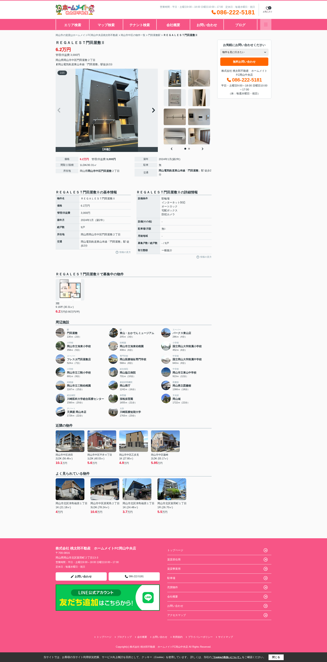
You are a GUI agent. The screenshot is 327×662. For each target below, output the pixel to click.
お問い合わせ (207, 25)
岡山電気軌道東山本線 (172, 170)
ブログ (240, 25)
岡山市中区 (70, 59)
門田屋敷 (82, 59)
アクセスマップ (176, 615)
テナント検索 (139, 25)
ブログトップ (124, 637)
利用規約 (178, 637)
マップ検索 (106, 25)
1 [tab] (185, 149)
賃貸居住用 (174, 559)
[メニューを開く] (265, 24)
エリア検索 (72, 25)
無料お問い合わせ (244, 61)
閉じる (276, 657)
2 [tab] (189, 149)
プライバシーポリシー (200, 637)
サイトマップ (225, 637)
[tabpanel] (187, 107)
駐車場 (171, 578)
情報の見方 (125, 252)
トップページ (175, 550)
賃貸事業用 (174, 568)
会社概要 (173, 25)
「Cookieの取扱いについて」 (227, 657)
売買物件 (172, 587)
